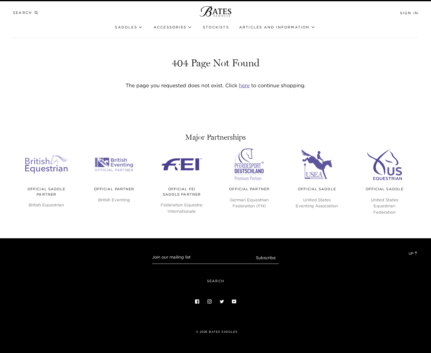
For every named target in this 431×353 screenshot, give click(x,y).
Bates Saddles (223, 332)
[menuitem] (216, 27)
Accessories (170, 27)
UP (411, 253)
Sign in (409, 13)
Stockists (216, 27)
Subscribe (266, 257)
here (244, 85)
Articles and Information (274, 27)
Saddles (126, 27)
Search (215, 281)
